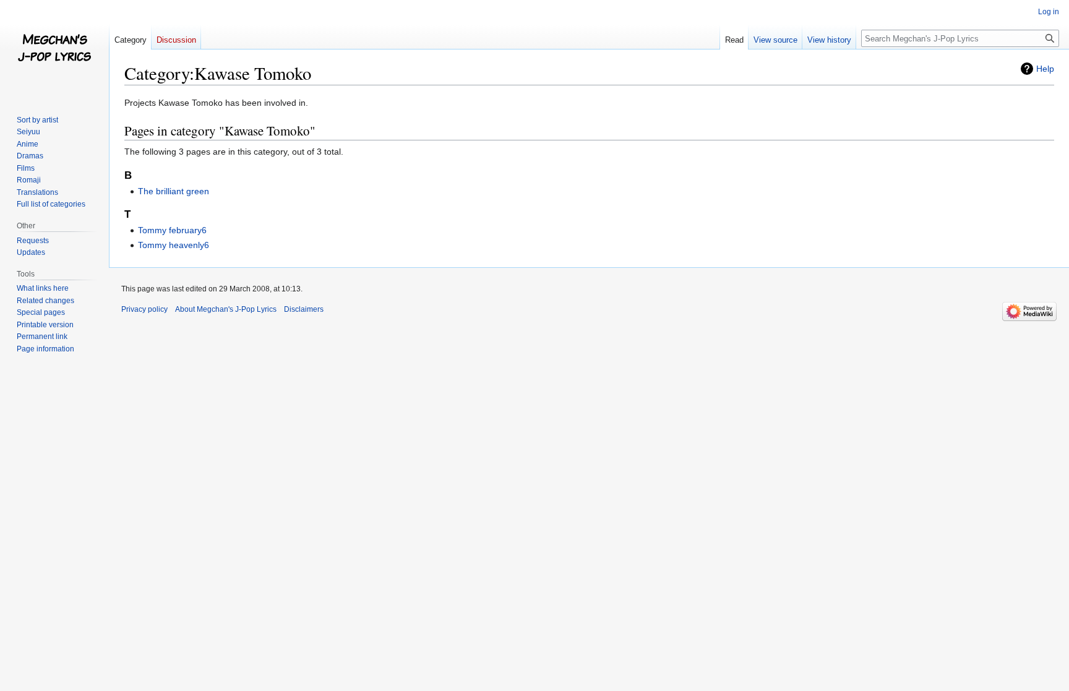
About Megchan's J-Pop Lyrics (226, 309)
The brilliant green (173, 191)
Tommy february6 (172, 230)
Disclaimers (304, 309)
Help (1045, 69)
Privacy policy (144, 309)
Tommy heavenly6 (173, 245)
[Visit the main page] (54, 49)
